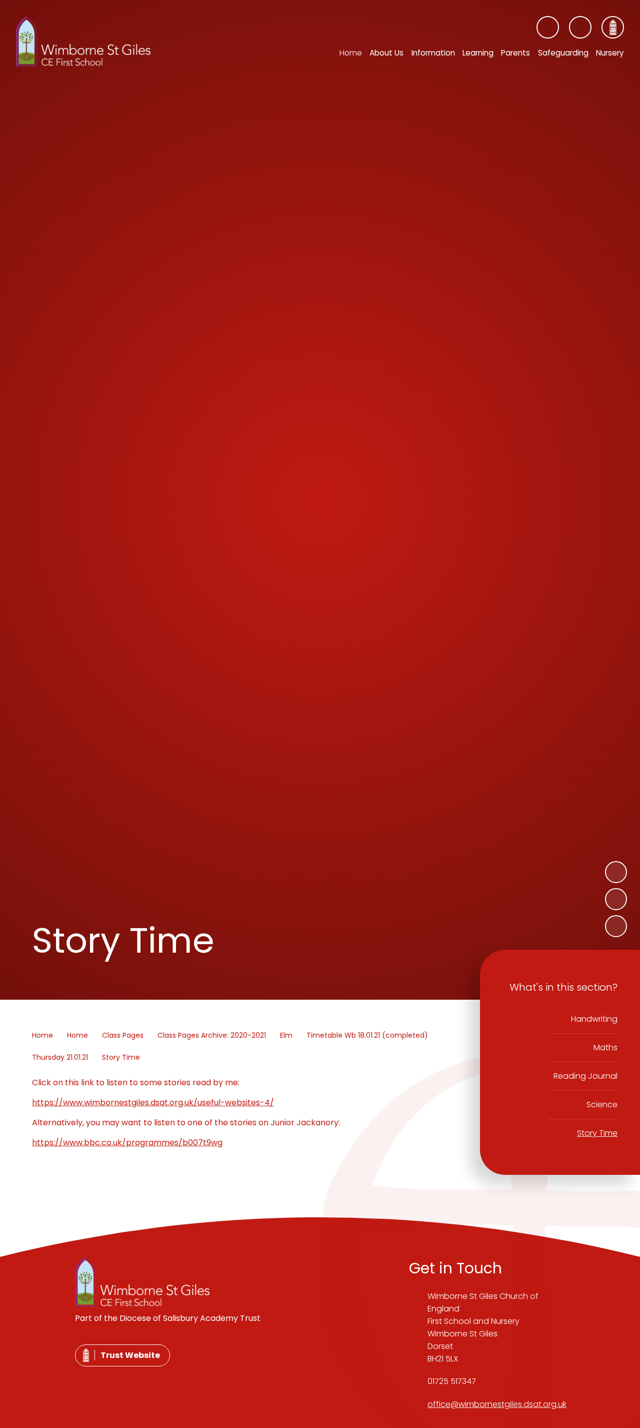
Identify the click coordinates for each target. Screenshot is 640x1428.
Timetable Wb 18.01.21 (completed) (367, 1035)
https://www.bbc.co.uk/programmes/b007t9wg (127, 1142)
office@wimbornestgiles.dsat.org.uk (497, 1404)
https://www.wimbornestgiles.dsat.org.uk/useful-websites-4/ (153, 1102)
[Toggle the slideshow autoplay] (616, 926)
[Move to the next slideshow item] (616, 872)
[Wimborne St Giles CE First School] (83, 42)
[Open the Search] (580, 27)
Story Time (121, 1057)
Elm (286, 1035)
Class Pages (123, 1035)
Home (42, 1035)
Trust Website (130, 1355)
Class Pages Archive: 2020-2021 (212, 1035)
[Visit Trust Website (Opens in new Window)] (613, 27)
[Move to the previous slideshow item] (616, 899)
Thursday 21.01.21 (60, 1057)
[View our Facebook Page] (547, 27)
